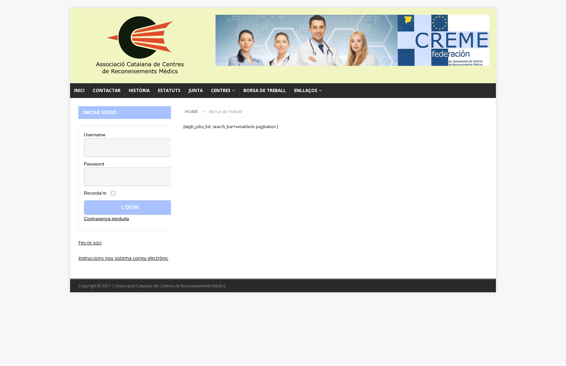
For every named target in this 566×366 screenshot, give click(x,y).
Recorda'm (95, 193)
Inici (79, 90)
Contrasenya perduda (106, 218)
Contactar (107, 90)
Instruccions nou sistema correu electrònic (123, 258)
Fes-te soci (90, 243)
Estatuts (169, 90)
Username (94, 134)
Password (94, 163)
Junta (196, 90)
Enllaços (305, 90)
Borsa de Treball (264, 90)
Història (139, 90)
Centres (221, 90)
